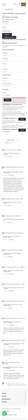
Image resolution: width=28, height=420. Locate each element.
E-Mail (4, 63)
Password (4, 27)
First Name (5, 53)
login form (4, 46)
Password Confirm (7, 83)
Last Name (5, 58)
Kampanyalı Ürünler (9, 9)
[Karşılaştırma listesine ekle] (10, 167)
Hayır (9, 95)
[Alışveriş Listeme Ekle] (6, 167)
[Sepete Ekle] (13, 167)
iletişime (23, 114)
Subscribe (4, 93)
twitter (2, 411)
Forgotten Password (6, 31)
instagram (8, 411)
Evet (5, 95)
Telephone (5, 69)
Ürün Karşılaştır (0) (6, 131)
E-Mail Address (5, 21)
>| (22, 383)
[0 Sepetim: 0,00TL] (17, 4)
